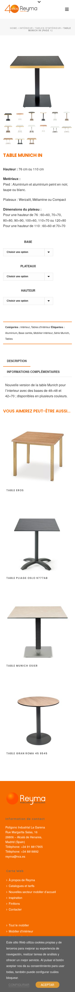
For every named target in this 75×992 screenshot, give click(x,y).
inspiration (15, 898)
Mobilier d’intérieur (21, 931)
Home (13, 28)
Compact (59, 199)
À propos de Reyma (22, 880)
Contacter (15, 909)
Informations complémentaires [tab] (33, 372)
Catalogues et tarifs (21, 886)
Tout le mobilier (19, 925)
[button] (63, 49)
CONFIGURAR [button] (19, 984)
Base (28, 242)
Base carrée (25, 333)
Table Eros (15, 490)
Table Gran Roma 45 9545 (27, 753)
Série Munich (61, 333)
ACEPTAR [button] (47, 985)
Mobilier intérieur (43, 333)
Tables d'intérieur (48, 28)
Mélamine (39, 199)
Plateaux (28, 266)
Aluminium (11, 333)
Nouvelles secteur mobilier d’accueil (32, 892)
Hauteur (28, 290)
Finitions (14, 903)
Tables (9, 338)
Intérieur (26, 28)
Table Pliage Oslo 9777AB (27, 578)
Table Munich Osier (22, 665)
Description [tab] (17, 361)
